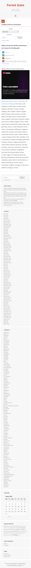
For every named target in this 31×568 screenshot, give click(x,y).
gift (12, 61)
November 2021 (7, 275)
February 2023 (7, 256)
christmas (6, 363)
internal (5, 419)
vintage (14, 535)
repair (17, 531)
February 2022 (7, 272)
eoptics (5, 392)
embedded (6, 390)
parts (7, 531)
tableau (5, 535)
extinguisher (6, 393)
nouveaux (6, 434)
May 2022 (6, 267)
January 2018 (7, 308)
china (5, 361)
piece (3, 63)
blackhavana (7, 349)
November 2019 (7, 291)
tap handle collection (8, 467)
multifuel (6, 433)
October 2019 (7, 293)
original (5, 436)
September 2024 (7, 238)
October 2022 (7, 261)
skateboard (6, 457)
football (5, 401)
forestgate (6, 545)
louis (20, 529)
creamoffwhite (7, 376)
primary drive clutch (8, 445)
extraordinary (7, 395)
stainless (6, 462)
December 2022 (7, 258)
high (13, 529)
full (18, 527)
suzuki (23, 532)
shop (26, 531)
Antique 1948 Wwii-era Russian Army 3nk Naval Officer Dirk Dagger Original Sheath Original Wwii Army (15, 190)
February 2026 (7, 221)
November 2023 (7, 247)
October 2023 (7, 249)
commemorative (7, 367)
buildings (6, 352)
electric (5, 389)
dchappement (7, 383)
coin (8, 527)
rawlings (5, 450)
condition (6, 370)
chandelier (6, 358)
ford (16, 527)
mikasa (19, 61)
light (17, 529)
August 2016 (6, 319)
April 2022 (6, 268)
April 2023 (6, 253)
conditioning (7, 372)
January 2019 (7, 296)
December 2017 (7, 310)
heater (10, 529)
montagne (6, 430)
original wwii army (8, 438)
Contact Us (6, 553)
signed (6, 533)
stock (19, 532)
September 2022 (7, 262)
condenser (6, 369)
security (5, 456)
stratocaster (6, 465)
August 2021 (6, 278)
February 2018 (7, 307)
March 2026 (6, 219)
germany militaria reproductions (11, 405)
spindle (5, 460)
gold (4, 529)
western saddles (7, 480)
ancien (9, 526)
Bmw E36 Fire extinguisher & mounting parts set (15, 193)
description (6, 384)
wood (19, 535)
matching (6, 422)
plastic (12, 531)
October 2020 (7, 287)
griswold (6, 412)
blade (19, 526)
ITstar (23, 565)
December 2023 (7, 246)
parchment (23, 61)
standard (6, 464)
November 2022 (7, 259)
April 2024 (6, 241)
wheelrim (6, 482)
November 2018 (7, 298)
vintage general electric (9, 474)
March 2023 (6, 255)
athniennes (6, 340)
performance (7, 441)
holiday (15, 61)
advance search (5, 40)
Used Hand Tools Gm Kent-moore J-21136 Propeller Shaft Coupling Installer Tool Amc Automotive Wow (14, 203)
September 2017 (7, 313)
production (6, 447)
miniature (6, 427)
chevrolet (6, 360)
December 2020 (7, 284)
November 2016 (7, 317)
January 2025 (7, 235)
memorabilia (7, 425)
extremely (6, 396)
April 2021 (6, 281)
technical (6, 468)
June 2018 (6, 302)
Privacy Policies (7, 555)
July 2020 (6, 290)
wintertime (6, 485)
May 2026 (6, 216)
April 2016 (6, 322)
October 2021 (7, 276)
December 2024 (7, 236)
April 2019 (6, 294)
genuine (5, 404)
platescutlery (7, 444)
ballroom (6, 346)
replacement (7, 453)
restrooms (6, 454)
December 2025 (7, 224)
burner (22, 526)
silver (10, 533)
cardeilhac (6, 355)
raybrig (5, 451)
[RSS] (18, 10)
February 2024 (7, 244)
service (7, 63)
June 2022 (6, 265)
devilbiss (6, 386)
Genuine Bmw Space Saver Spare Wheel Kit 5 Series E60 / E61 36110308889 (14, 199)
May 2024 (6, 239)
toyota (8, 535)
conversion (6, 373)
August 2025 (6, 227)
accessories (6, 332)
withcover (6, 486)
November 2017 (7, 311)
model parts (6, 428)
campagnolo (6, 353)
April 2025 (6, 233)
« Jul (9, 516)
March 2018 (6, 305)
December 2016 (7, 316)
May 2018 (6, 304)
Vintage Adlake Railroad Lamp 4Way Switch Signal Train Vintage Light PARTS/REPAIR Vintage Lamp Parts (15, 196)
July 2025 (6, 229)
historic (5, 415)
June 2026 (6, 215)
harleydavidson (7, 413)
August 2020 (6, 288)
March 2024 (6, 242)
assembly (13, 526)
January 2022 (7, 273)
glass (24, 527)
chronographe (7, 366)
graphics (6, 410)
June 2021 (6, 279)
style (21, 532)
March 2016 (6, 324)
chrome (5, 527)
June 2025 (6, 230)
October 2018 (7, 299)
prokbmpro (6, 448)
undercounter (7, 473)
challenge (6, 357)
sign (4, 532)
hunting (5, 416)
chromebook (7, 364)
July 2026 (6, 213)
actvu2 (5, 543)
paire (5, 531)
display (10, 527)
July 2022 (6, 264)
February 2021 (7, 282)
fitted (5, 399)
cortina (5, 375)
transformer (6, 470)
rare (15, 531)
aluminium (6, 334)
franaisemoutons (8, 402)
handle (7, 529)
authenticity (6, 341)
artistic (5, 338)
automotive (6, 344)
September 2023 (7, 250)
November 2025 (7, 226)
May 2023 (6, 252)
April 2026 (6, 218)
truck (11, 535)
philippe (5, 442)
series (20, 531)
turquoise (6, 471)
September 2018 (7, 301)
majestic (5, 421)
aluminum (6, 335)
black (17, 526)
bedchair (6, 347)
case (25, 526)
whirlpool (6, 483)
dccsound (6, 381)
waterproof (6, 479)
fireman (5, 398)
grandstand (6, 408)
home (15, 529)
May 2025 (6, 232)
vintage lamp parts (8, 476)
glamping (6, 407)
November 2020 (7, 285)
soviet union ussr (8, 459)
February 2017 (7, 314)
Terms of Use (7, 556)
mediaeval (6, 424)
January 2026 (7, 223)
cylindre (5, 378)
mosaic (5, 431)
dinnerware (7, 58)
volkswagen (6, 477)
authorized (6, 343)
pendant (6, 439)
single (12, 532)
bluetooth (6, 350)
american (6, 337)
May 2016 (6, 320)
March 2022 (6, 270)
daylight (5, 379)
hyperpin (6, 418)
